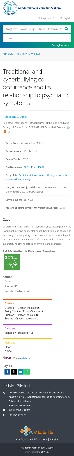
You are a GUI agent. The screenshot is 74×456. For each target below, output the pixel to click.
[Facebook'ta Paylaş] (7, 372)
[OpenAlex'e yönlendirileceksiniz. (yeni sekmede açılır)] (9, 131)
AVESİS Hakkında (38, 439)
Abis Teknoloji (33, 452)
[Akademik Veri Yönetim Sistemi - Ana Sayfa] (10, 8)
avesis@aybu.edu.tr (19, 409)
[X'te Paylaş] (14, 372)
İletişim (54, 439)
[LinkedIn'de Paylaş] (21, 372)
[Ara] (66, 29)
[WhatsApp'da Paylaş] (27, 372)
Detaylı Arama (60, 45)
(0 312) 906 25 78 (17, 415)
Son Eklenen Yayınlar (28, 54)
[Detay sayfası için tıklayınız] (12, 262)
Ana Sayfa (8, 54)
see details (24, 358)
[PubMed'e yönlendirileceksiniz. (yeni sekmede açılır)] (68, 127)
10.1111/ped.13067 (34, 167)
